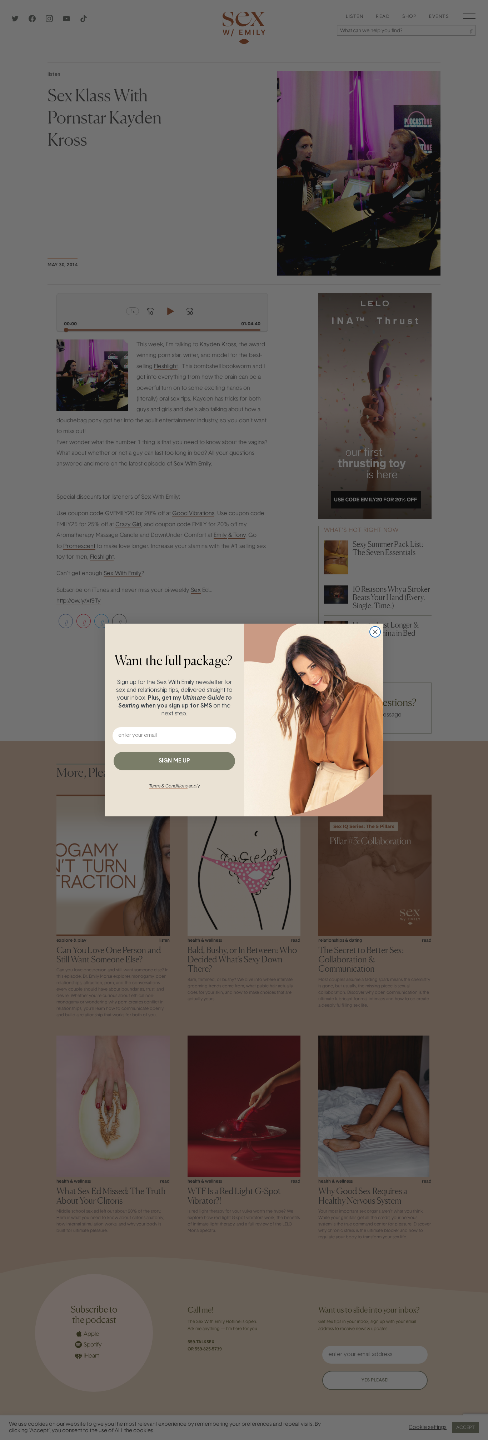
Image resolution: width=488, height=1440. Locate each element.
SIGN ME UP (174, 761)
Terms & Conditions (168, 786)
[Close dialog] (375, 631)
